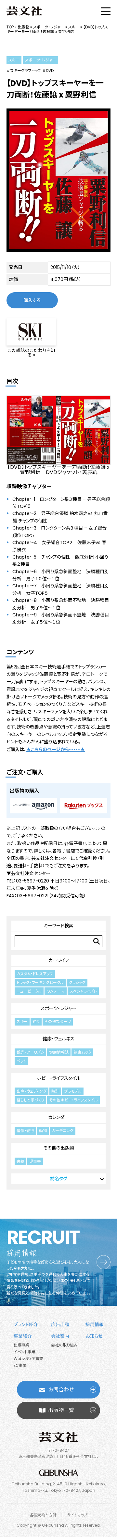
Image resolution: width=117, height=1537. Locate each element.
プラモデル (73, 1091)
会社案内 (60, 1336)
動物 (43, 1130)
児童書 (35, 1161)
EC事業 (20, 1365)
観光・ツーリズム (30, 1052)
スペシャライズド (83, 991)
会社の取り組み (64, 1345)
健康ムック (82, 1052)
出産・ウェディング (31, 1091)
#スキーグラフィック (23, 71)
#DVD (48, 71)
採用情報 (94, 1324)
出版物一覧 (61, 1410)
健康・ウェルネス (58, 1039)
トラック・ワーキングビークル (40, 982)
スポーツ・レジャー (48, 27)
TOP (10, 27)
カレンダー (58, 1117)
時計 (55, 1091)
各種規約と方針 (43, 1515)
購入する (32, 300)
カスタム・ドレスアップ (35, 973)
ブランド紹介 (26, 1324)
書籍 (20, 1161)
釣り (36, 1021)
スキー (73, 27)
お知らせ (93, 1336)
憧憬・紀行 (25, 1130)
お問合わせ (61, 1389)
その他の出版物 (58, 1148)
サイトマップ (77, 1515)
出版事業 (21, 1345)
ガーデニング (62, 1130)
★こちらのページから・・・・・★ (55, 749)
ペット (21, 1061)
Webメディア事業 (28, 1358)
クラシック (77, 982)
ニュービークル (29, 991)
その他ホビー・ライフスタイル (73, 1100)
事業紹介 (23, 1336)
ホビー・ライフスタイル (58, 1078)
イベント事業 (24, 1352)
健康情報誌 (59, 1052)
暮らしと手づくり (30, 1100)
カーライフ (58, 960)
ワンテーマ (55, 991)
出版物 (23, 27)
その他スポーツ (58, 1021)
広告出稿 (60, 1324)
